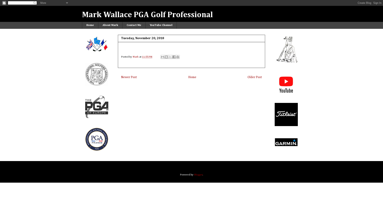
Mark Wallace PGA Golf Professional (147, 15)
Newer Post (129, 77)
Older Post (255, 77)
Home (90, 25)
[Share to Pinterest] (178, 57)
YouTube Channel (161, 25)
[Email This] (163, 57)
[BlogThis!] (166, 57)
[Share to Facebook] (174, 57)
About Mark (110, 25)
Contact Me (134, 25)
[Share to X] (170, 57)
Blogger (198, 174)
